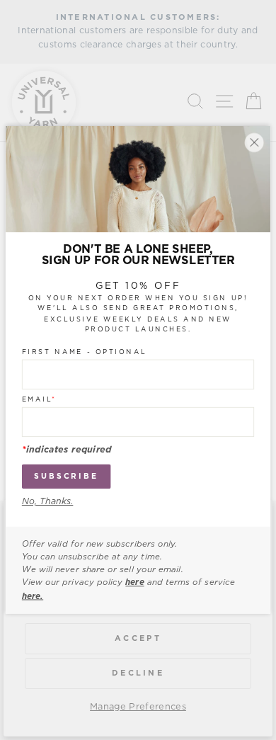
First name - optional (84, 351)
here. (32, 596)
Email (39, 399)
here (134, 583)
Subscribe (66, 476)
